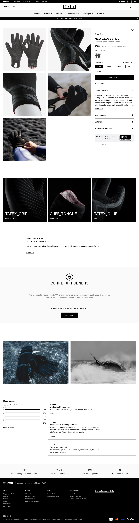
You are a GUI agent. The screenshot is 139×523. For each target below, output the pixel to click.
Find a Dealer (100, 83)
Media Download (75, 496)
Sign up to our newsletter (104, 491)
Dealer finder (51, 494)
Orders (5, 496)
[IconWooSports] (44, 1)
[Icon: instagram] (10, 516)
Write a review (8, 427)
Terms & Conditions (34, 519)
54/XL (99, 71)
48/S (109, 66)
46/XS (99, 66)
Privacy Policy (46, 519)
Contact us (6, 504)
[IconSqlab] (36, 1)
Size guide (28, 494)
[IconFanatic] (27, 1)
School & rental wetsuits (78, 499)
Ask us (5, 491)
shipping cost (121, 46)
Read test (30, 252)
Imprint (26, 519)
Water (6, 7)
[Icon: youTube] (4, 516)
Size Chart (126, 63)
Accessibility (68, 519)
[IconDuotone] (16, 1)
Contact (72, 494)
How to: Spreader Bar (32, 501)
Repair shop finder (53, 496)
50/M (119, 66)
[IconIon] (6, 1)
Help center (7, 506)
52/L (129, 66)
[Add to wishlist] (132, 29)
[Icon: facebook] (7, 516)
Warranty (6, 501)
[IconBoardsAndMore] (4, 483)
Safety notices (30, 499)
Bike (14, 7)
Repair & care (30, 496)
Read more (99, 108)
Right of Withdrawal (57, 519)
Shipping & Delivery (9, 494)
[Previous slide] (130, 173)
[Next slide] (134, 173)
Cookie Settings (77, 519)
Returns (5, 499)
